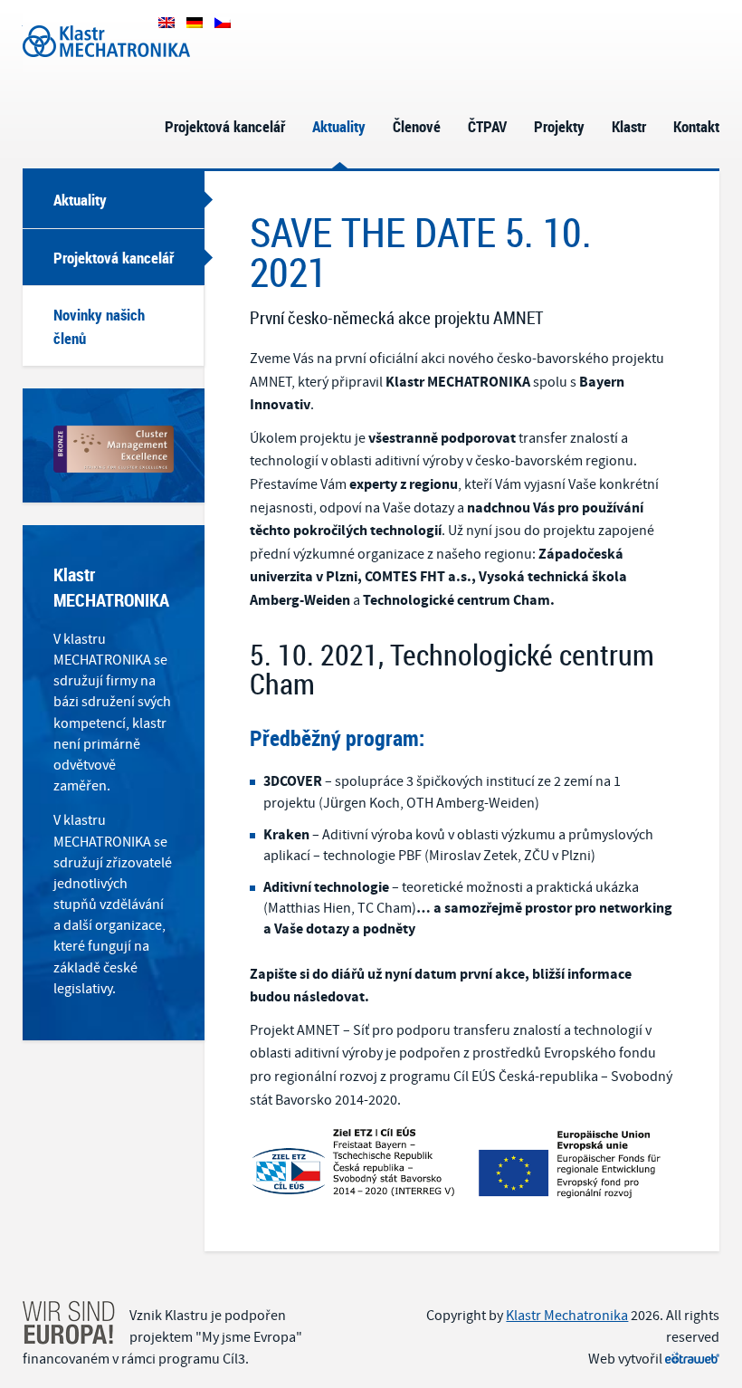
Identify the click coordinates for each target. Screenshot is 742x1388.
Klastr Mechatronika (84, 21)
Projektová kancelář (225, 126)
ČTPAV (487, 126)
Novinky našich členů (99, 326)
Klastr (629, 126)
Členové (417, 126)
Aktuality (339, 126)
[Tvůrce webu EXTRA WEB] (692, 1359)
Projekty (559, 126)
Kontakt (696, 126)
